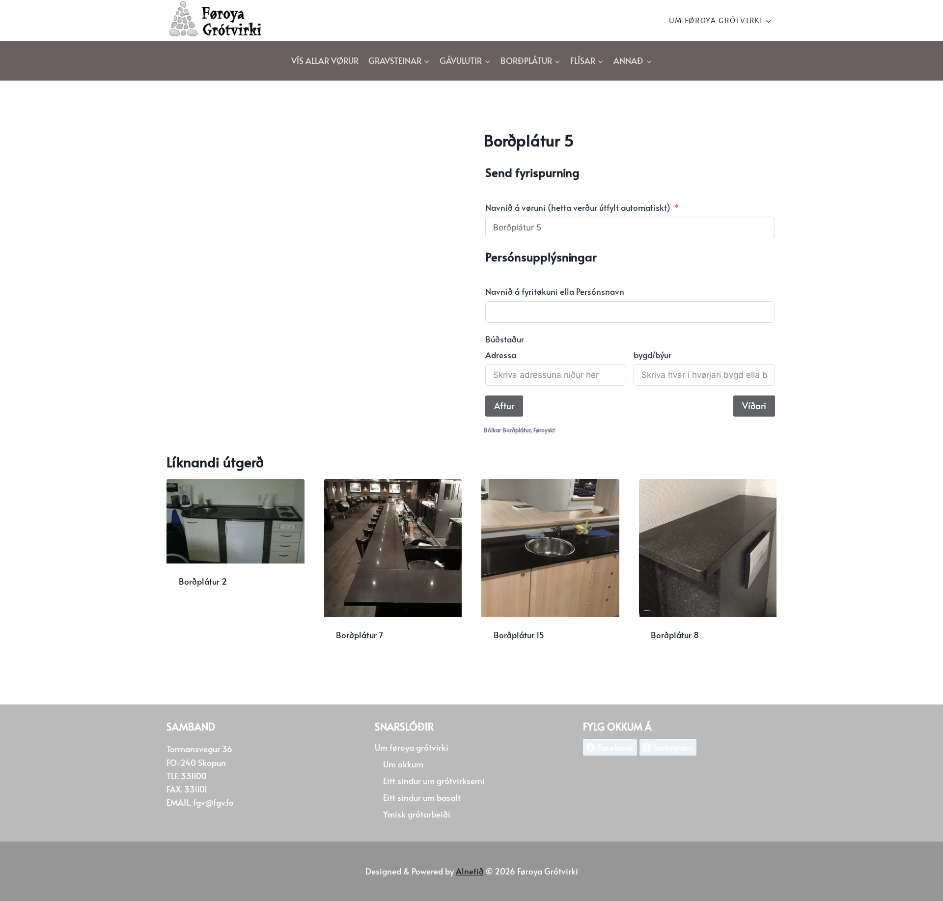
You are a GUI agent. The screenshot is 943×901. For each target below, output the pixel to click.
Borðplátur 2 (203, 581)
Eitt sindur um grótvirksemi (434, 781)
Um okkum (403, 764)
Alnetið (470, 871)
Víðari (754, 405)
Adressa (500, 355)
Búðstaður (504, 339)
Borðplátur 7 (359, 635)
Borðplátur (516, 430)
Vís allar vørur (325, 60)
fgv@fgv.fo (213, 802)
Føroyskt (544, 430)
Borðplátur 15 (519, 635)
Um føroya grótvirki (411, 747)
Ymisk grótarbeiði (416, 814)
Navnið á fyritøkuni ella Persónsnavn (554, 291)
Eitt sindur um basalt (422, 797)
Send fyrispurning (214, 613)
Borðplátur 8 (675, 635)
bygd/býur (652, 355)
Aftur (504, 405)
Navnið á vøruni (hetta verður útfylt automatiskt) (577, 207)
